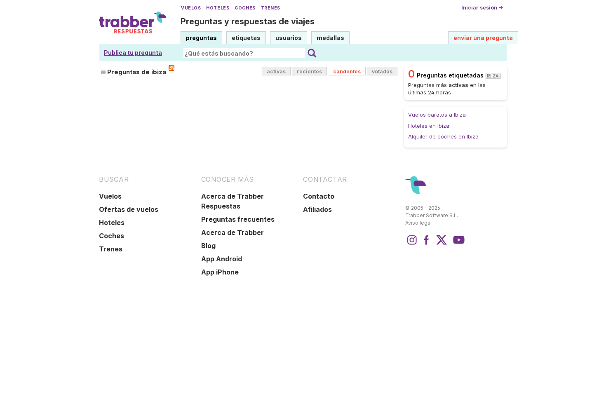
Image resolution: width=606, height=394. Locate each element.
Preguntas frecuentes (238, 219)
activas (276, 71)
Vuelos (191, 8)
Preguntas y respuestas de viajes (248, 21)
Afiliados (317, 209)
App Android (221, 259)
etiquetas (246, 37)
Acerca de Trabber (232, 232)
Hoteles (217, 8)
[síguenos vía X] (441, 244)
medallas (330, 37)
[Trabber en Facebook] (426, 244)
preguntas (201, 37)
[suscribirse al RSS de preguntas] (171, 68)
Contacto (318, 196)
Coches (245, 8)
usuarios (288, 37)
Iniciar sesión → (482, 8)
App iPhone (220, 272)
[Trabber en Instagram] (411, 244)
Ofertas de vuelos (128, 209)
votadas (382, 71)
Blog (208, 246)
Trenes (270, 8)
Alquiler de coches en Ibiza (443, 136)
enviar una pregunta (483, 37)
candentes (347, 71)
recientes (309, 71)
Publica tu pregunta (133, 52)
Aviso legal (418, 223)
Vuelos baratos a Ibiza (437, 114)
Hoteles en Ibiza (428, 125)
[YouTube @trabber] (457, 244)
